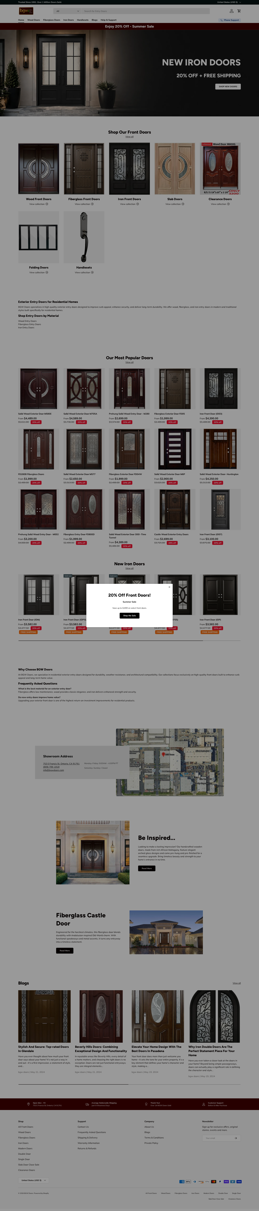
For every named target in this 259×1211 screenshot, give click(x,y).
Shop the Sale (129, 615)
